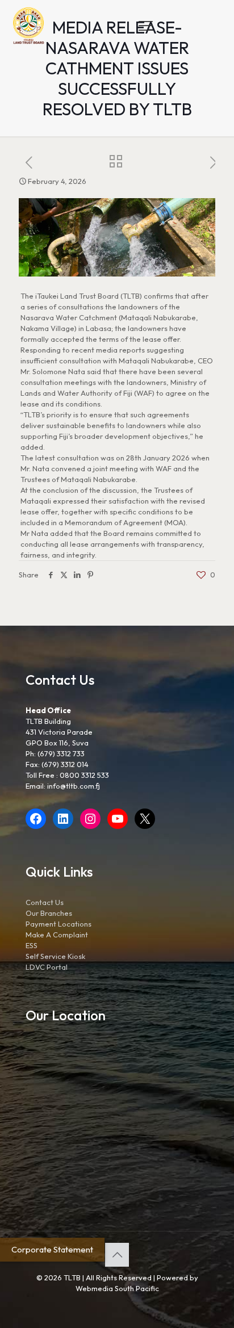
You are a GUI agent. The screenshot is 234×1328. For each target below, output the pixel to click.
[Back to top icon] (117, 1255)
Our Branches (49, 913)
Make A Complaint (57, 934)
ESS (31, 945)
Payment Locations (58, 923)
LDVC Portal (47, 966)
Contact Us (45, 902)
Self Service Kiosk (55, 956)
